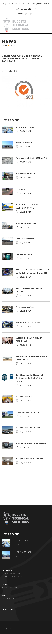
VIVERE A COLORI (24, 143)
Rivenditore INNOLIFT (26, 174)
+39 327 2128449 (28, 9)
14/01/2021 (25, 227)
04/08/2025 (25, 131)
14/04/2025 (25, 147)
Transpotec (21, 189)
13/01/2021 (25, 243)
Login (20, 14)
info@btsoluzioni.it (40, 4)
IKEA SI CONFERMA (25, 127)
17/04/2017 (25, 432)
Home (4, 46)
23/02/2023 (25, 212)
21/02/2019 (25, 311)
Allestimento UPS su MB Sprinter (31, 443)
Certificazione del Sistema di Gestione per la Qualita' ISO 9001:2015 (29, 378)
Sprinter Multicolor (25, 239)
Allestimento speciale (26, 223)
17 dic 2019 (11, 71)
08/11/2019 (25, 277)
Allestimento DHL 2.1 (26, 397)
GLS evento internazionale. (28, 323)
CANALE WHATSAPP (25, 254)
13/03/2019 (25, 296)
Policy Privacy (8, 609)
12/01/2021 (25, 258)
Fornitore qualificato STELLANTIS (31, 158)
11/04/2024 (25, 193)
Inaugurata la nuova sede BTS (29, 459)
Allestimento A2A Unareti (28, 428)
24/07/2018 (25, 326)
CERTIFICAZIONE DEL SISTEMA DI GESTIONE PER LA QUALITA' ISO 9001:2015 (22, 59)
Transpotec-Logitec (25, 307)
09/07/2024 (25, 162)
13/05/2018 (25, 345)
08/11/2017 (25, 401)
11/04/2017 (25, 447)
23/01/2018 (25, 385)
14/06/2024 (25, 178)
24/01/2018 (25, 364)
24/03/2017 (25, 463)
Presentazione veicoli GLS (28, 412)
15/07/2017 (25, 416)
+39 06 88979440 (15, 4)
